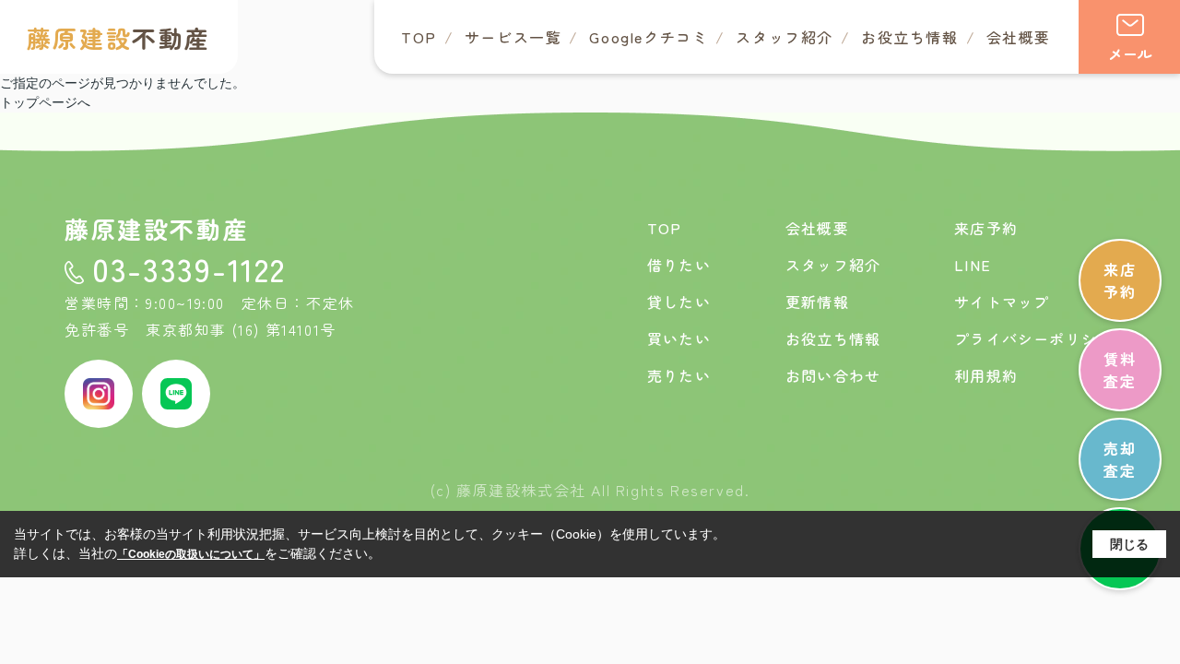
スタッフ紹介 (784, 37)
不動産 (119, 37)
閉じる (1129, 544)
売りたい (679, 375)
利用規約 (986, 375)
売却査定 (1119, 459)
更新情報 (817, 301)
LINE (972, 265)
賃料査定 (1119, 370)
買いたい (679, 338)
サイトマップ (1001, 301)
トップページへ (45, 102)
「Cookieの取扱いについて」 (191, 554)
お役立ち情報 (910, 37)
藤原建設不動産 (157, 228)
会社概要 (1018, 37)
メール (1130, 53)
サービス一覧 (513, 37)
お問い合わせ (832, 375)
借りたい (679, 265)
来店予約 (1119, 280)
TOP (419, 37)
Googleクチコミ (648, 37)
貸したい (679, 301)
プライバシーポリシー (1033, 338)
